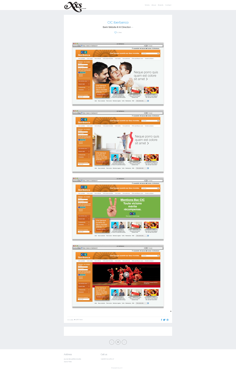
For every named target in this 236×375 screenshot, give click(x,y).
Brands (160, 5)
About (153, 5)
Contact (168, 5)
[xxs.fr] (75, 5)
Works (147, 5)
